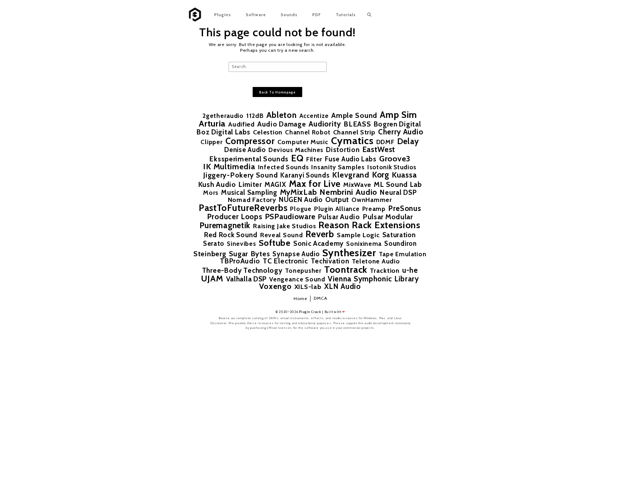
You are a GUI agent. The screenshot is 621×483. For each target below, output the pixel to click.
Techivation (330, 261)
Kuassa (404, 175)
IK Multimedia (229, 167)
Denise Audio (245, 150)
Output (337, 199)
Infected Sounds (283, 167)
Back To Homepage (277, 92)
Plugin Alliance (337, 209)
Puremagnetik (224, 225)
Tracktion (384, 270)
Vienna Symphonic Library (373, 279)
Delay (408, 141)
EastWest (379, 149)
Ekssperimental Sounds (249, 159)
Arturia (212, 123)
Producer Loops (234, 217)
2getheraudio (222, 115)
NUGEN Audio (301, 200)
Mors (210, 192)
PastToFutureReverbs (243, 207)
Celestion (267, 132)
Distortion (342, 149)
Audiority (325, 124)
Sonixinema (364, 243)
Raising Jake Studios (284, 226)
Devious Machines (295, 150)
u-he (410, 270)
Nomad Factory (252, 200)
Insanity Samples (337, 167)
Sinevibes (241, 243)
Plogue (300, 209)
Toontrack (345, 269)
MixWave (357, 184)
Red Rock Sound (231, 234)
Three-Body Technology (242, 270)
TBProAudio (240, 261)
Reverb (319, 234)
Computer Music (302, 142)
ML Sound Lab (398, 184)
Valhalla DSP (246, 279)
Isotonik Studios (392, 167)
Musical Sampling (249, 192)
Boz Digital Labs (223, 132)
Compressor (250, 141)
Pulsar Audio (339, 216)
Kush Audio (217, 184)
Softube (275, 243)
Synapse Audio (295, 254)
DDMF (385, 142)
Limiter (250, 184)
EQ (297, 157)
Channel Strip (354, 132)
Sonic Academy (318, 243)
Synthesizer (349, 253)
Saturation (399, 235)
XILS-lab (308, 287)
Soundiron (400, 243)
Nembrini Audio (348, 192)
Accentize (314, 115)
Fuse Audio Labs (351, 159)
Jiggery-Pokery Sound (240, 175)
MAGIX (275, 184)
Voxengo (275, 286)
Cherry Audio (400, 131)
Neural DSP (398, 192)
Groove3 (394, 159)
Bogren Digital (397, 124)
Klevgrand (350, 175)
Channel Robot (307, 132)
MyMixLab (298, 192)
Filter (314, 159)
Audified (241, 124)
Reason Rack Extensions (369, 225)
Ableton (281, 115)
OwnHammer (371, 200)
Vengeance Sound (297, 279)
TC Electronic (285, 261)
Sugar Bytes (249, 253)
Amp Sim (398, 114)
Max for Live (315, 183)
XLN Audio (342, 286)
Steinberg (209, 254)
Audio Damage (281, 124)
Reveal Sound (281, 235)
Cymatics (352, 140)
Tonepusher (303, 270)
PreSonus (404, 208)
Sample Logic (358, 235)
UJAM (212, 278)
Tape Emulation (403, 254)
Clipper (211, 142)
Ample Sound (354, 115)
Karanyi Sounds (305, 175)
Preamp (374, 209)
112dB (255, 115)
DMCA (320, 298)
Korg (380, 175)
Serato (213, 243)
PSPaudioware (290, 216)
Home (300, 298)
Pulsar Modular (388, 217)
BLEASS (357, 124)
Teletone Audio (376, 261)
